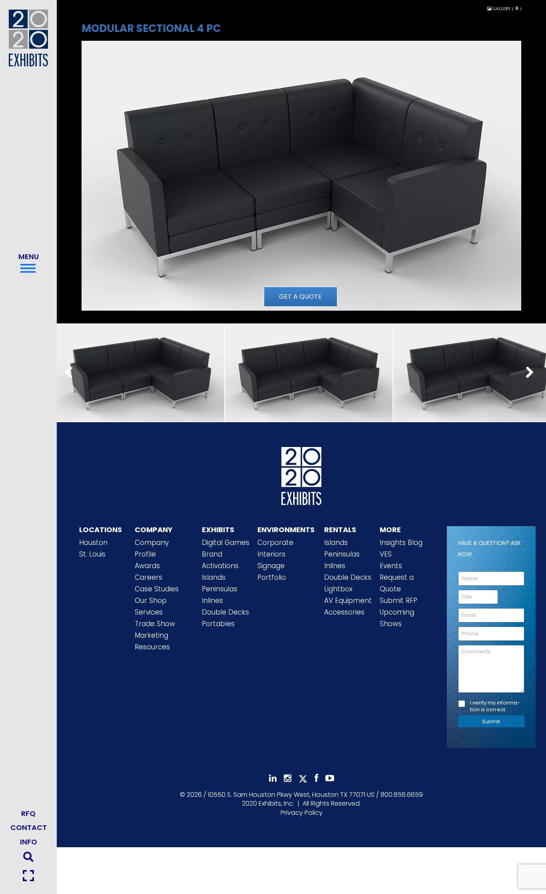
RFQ (28, 813)
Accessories (344, 612)
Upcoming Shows (397, 618)
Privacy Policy (302, 812)
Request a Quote (397, 583)
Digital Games (225, 542)
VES (386, 554)
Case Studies (157, 589)
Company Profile (152, 548)
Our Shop (151, 600)
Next (531, 373)
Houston (93, 542)
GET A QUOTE (300, 296)
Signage (271, 566)
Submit (491, 721)
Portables (218, 624)
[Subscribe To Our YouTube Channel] (330, 778)
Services (149, 612)
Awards (147, 566)
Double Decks (225, 612)
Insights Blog (401, 542)
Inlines (212, 600)
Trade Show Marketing (155, 629)
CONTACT (28, 827)
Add (140, 382)
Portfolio (271, 577)
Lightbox (338, 589)
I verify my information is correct (495, 706)
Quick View (140, 361)
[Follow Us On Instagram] (287, 778)
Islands (213, 577)
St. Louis (92, 554)
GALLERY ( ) (506, 8)
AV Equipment (348, 600)
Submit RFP (398, 600)
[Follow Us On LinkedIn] (272, 778)
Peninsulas (219, 589)
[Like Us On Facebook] (316, 778)
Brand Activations (220, 560)
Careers (148, 577)
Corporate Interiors (275, 548)
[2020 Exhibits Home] (301, 474)
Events (391, 566)
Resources (152, 647)
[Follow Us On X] (303, 778)
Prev (71, 373)
